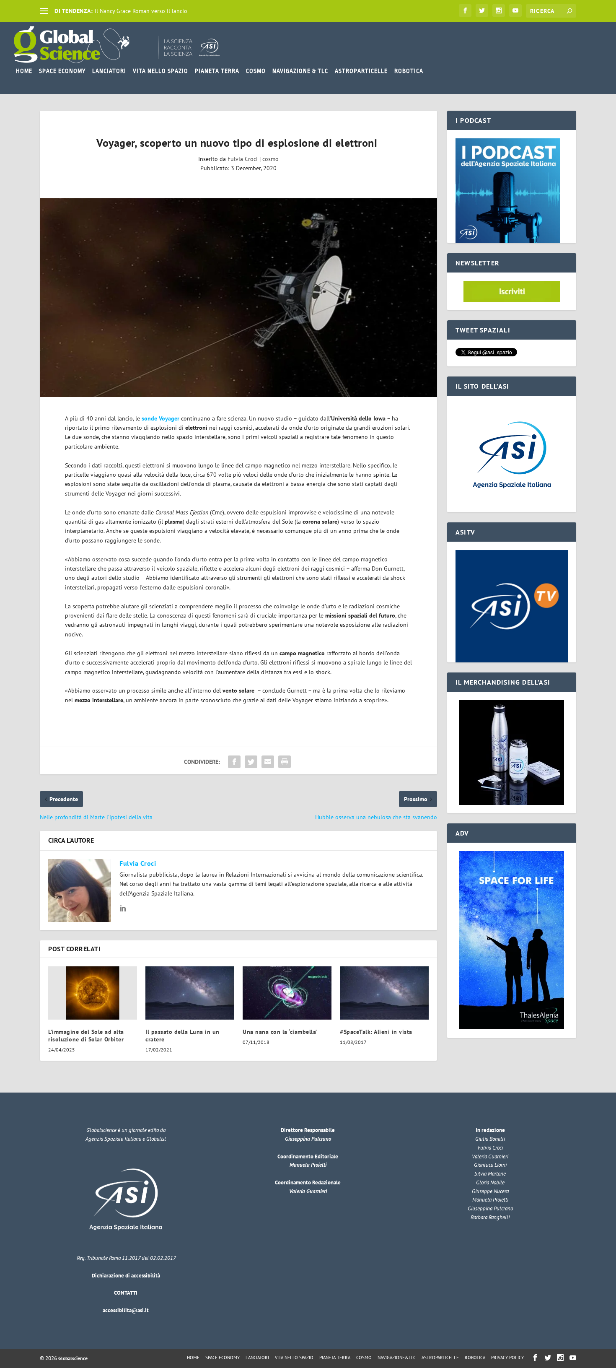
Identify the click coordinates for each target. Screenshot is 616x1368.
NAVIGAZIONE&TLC (397, 1357)
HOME (24, 70)
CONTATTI (125, 1292)
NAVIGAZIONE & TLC (300, 70)
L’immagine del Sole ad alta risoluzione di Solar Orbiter (86, 1035)
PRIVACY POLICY (507, 1357)
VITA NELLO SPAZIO (160, 70)
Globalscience (73, 1358)
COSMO (256, 70)
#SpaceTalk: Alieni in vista (376, 1032)
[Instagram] (498, 10)
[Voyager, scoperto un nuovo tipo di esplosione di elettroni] (238, 297)
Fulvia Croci (243, 159)
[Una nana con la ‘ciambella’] (287, 993)
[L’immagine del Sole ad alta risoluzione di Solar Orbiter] (92, 993)
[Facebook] (465, 10)
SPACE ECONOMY (62, 70)
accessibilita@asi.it (126, 1310)
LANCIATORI (109, 70)
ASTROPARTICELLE (361, 70)
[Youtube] (515, 10)
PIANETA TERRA (217, 70)
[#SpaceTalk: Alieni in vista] (384, 993)
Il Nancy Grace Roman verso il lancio (141, 11)
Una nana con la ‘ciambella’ (280, 1032)
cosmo (270, 159)
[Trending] (44, 11)
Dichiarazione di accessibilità (126, 1275)
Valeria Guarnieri (308, 1191)
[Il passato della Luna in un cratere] (189, 993)
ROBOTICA (408, 70)
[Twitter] (482, 10)
